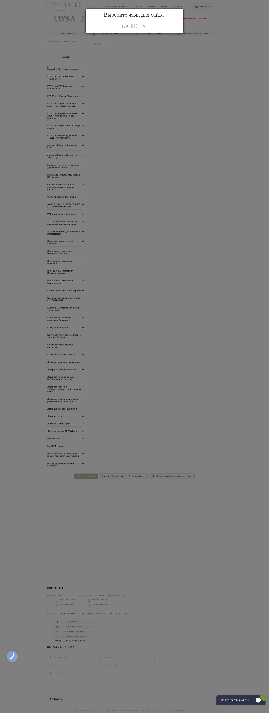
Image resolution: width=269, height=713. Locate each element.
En (142, 26)
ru (134, 26)
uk (125, 26)
